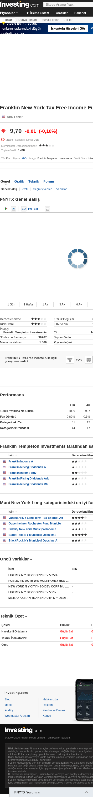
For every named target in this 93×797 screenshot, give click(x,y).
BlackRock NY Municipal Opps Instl (32, 535)
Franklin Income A (21, 461)
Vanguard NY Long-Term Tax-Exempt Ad (36, 517)
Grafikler (62, 13)
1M (36, 208)
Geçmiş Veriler (42, 189)
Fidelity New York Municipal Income (32, 529)
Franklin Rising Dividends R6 (28, 484)
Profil (25, 189)
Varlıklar (61, 189)
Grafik (19, 181)
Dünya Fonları (27, 20)
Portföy (9, 710)
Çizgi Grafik (13, 208)
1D (24, 208)
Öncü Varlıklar (14, 559)
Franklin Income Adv (22, 473)
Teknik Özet (12, 616)
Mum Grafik (7, 208)
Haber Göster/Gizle (47, 208)
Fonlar (8, 20)
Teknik (33, 181)
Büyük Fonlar (50, 20)
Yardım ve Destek (54, 710)
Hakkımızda (50, 699)
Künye (47, 715)
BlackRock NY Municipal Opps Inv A (33, 540)
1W (30, 208)
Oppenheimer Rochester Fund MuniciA (35, 523)
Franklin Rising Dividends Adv (29, 478)
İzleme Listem (39, 13)
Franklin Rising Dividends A (27, 467)
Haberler (80, 13)
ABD (23, 158)
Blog (7, 699)
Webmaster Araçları (17, 715)
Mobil (8, 705)
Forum (48, 181)
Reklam (48, 705)
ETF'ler (67, 20)
